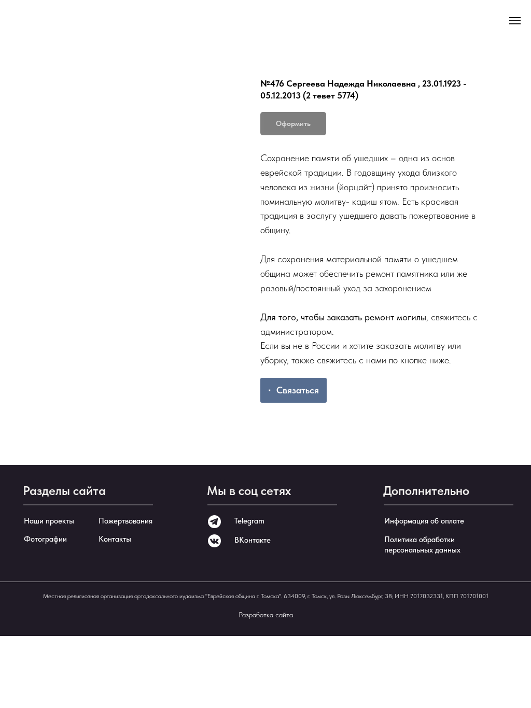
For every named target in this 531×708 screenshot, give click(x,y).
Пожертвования (125, 521)
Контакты (115, 539)
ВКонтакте (252, 540)
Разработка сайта (266, 615)
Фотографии (45, 539)
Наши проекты (49, 521)
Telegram (249, 521)
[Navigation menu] (515, 20)
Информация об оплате (424, 521)
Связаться (297, 390)
